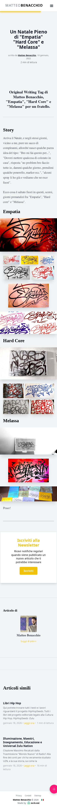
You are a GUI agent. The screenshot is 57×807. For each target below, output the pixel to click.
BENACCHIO (24, 5)
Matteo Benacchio (27, 55)
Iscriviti (28, 570)
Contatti (28, 795)
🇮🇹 (42, 799)
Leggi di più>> (28, 641)
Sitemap (37, 795)
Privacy (19, 795)
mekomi (34, 803)
